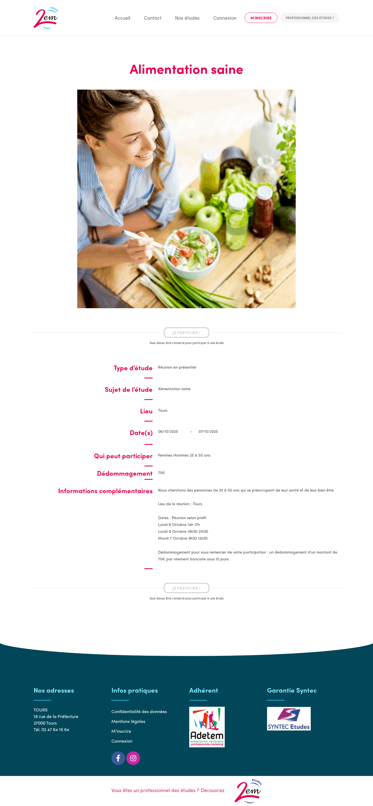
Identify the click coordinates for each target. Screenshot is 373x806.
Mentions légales (128, 721)
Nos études (187, 17)
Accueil (122, 17)
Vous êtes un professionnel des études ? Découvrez (168, 790)
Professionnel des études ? (310, 17)
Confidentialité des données (139, 711)
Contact (152, 17)
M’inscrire (261, 17)
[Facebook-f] (118, 758)
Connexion (224, 17)
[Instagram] (133, 758)
